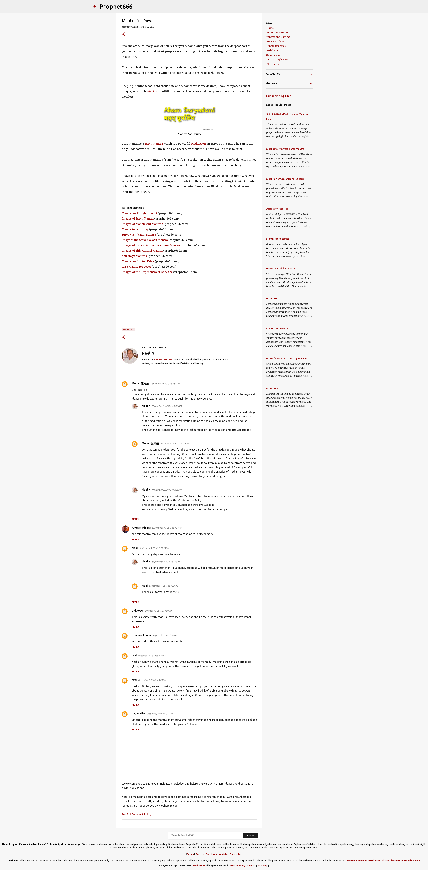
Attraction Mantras (277, 208)
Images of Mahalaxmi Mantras (142, 224)
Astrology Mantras (134, 256)
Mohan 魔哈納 (140, 383)
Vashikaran (272, 50)
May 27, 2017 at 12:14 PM (165, 635)
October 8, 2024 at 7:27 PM (159, 713)
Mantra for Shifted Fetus (138, 261)
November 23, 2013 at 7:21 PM (166, 489)
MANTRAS (128, 329)
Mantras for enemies (277, 238)
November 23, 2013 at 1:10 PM (175, 443)
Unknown (137, 610)
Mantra (152, 91)
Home (270, 27)
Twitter (199, 854)
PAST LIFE (272, 298)
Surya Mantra (154, 143)
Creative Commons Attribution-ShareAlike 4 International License (383, 860)
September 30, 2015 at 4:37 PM (167, 528)
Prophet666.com (163, 360)
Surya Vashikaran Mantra (139, 234)
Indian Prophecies (277, 59)
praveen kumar (141, 635)
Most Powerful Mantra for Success (285, 179)
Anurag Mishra (141, 527)
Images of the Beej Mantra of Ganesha (147, 272)
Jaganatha (138, 713)
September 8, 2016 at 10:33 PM (154, 548)
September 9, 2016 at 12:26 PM (164, 586)
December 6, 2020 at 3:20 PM (152, 655)
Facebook (211, 854)
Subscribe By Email (280, 96)
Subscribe (235, 854)
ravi (134, 655)
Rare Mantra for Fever (136, 266)
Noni (135, 547)
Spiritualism (273, 55)
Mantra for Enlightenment (139, 213)
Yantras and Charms (278, 36)
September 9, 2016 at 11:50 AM (167, 561)
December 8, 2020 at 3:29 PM (152, 680)
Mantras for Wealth (277, 328)
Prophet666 (115, 6)
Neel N (146, 405)
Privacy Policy (237, 865)
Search (250, 835)
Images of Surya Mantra (138, 218)
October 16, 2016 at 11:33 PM (159, 611)
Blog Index (272, 64)
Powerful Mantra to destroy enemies (286, 358)
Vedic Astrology (275, 41)
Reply (135, 519)
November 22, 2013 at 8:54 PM (165, 383)
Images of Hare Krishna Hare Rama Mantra (151, 245)
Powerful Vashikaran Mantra (282, 268)
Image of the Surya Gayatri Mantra (145, 240)
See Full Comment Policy (136, 814)
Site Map (262, 865)
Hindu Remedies (276, 45)
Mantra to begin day (135, 229)
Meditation (198, 143)
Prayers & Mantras (277, 32)
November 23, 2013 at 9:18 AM (167, 406)
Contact (251, 865)
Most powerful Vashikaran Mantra (285, 149)
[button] (124, 34)
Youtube (223, 854)
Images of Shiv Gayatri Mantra (142, 250)
